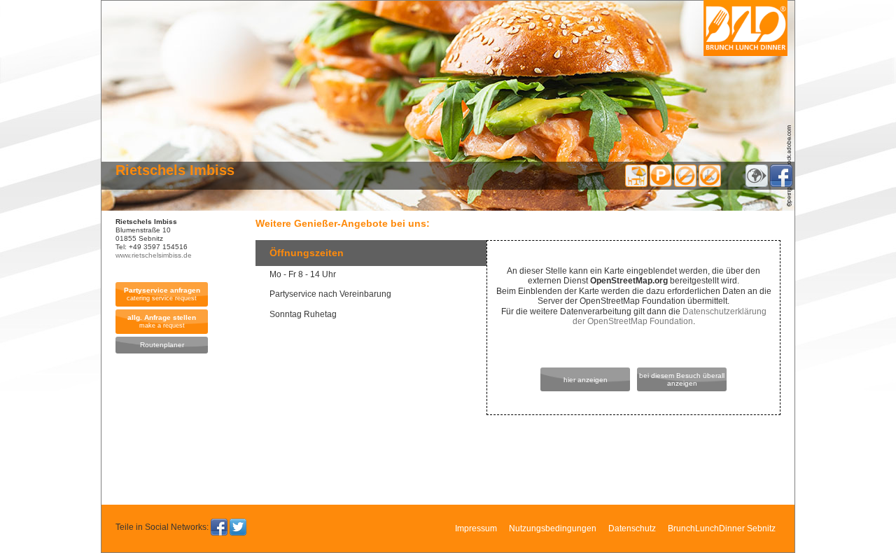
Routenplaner (162, 345)
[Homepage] (757, 184)
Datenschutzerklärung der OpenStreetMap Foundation (669, 316)
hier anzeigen (586, 380)
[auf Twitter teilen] (238, 527)
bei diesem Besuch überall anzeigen (681, 379)
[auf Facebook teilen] (219, 527)
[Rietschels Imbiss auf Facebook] (781, 184)
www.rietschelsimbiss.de (153, 255)
